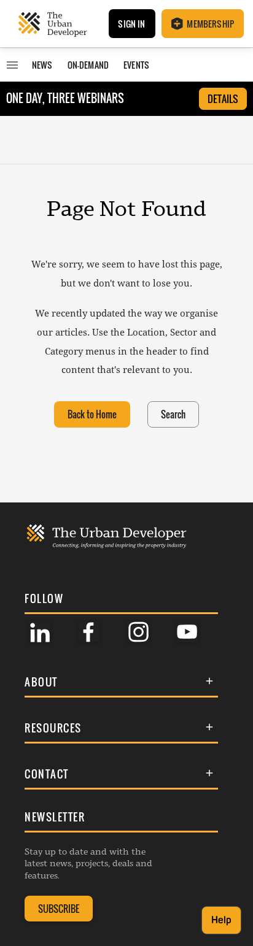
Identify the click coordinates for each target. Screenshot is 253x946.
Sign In (131, 23)
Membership (210, 23)
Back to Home (92, 414)
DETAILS (223, 98)
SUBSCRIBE (58, 908)
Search (173, 414)
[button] (121, 682)
